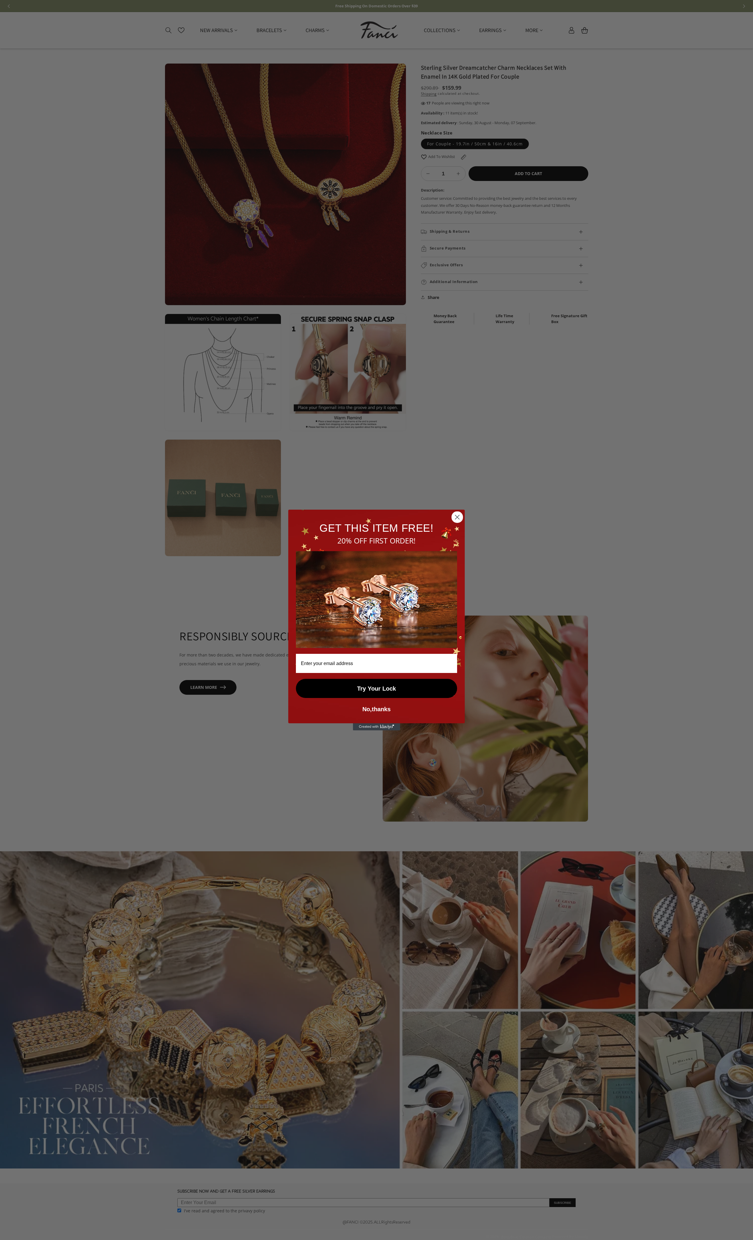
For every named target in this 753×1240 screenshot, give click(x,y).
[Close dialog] (457, 517)
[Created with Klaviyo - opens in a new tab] (376, 726)
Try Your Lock (376, 688)
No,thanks (376, 709)
